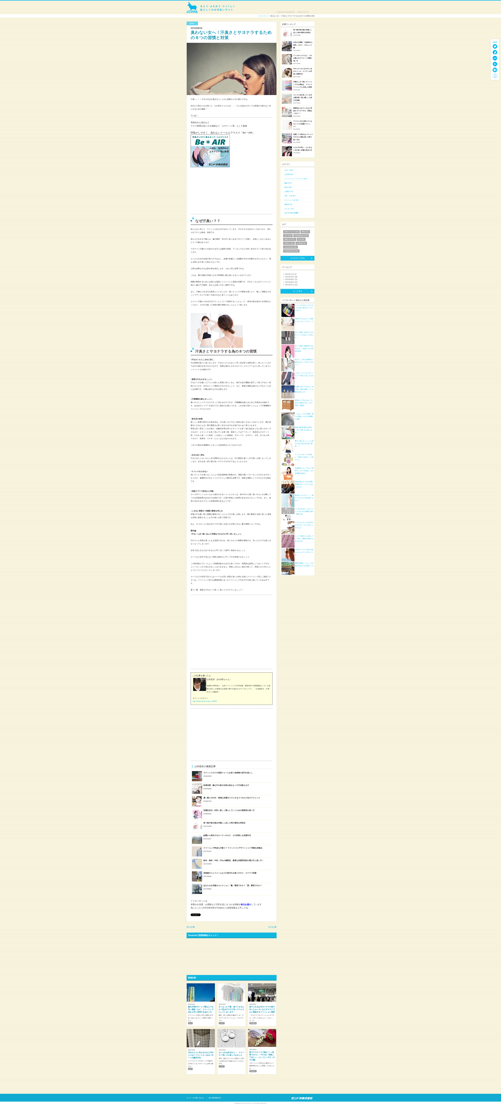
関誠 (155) (305, 231)
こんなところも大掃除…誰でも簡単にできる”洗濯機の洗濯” (304, 416)
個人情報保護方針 (215, 1098)
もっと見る (297, 291)
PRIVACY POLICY (303, 12)
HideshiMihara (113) (301, 235)
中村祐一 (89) (289, 243)
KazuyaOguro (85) (290, 247)
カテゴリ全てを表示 (291, 213)
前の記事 (191, 927)
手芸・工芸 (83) (290, 196)
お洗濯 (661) (288, 174)
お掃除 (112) (288, 191)
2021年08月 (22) (291, 282)
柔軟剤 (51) (288, 204)
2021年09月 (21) (291, 279)
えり (190, 1023)
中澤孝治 (253, 1023)
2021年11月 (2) (290, 274)
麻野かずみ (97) (290, 239)
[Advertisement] (210, 193)
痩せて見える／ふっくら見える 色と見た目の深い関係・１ (304, 443)
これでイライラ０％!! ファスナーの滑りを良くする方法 (304, 375)
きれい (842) (288, 170)
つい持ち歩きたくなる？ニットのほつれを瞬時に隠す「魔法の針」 (304, 511)
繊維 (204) (288, 183)
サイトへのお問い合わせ (195, 1098)
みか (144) (288, 235)
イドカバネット (211, 7)
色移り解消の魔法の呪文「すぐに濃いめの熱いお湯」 (303, 430)
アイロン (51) (289, 209)
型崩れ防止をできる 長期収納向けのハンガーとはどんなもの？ (304, 484)
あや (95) (301, 239)
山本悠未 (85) (301, 243)
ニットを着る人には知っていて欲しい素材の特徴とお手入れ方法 (304, 538)
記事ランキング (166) (291, 231)
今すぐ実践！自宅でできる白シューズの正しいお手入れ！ (304, 335)
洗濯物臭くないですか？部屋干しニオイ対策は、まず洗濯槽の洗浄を (304, 470)
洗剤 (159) (288, 187)
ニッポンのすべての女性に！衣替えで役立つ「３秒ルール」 (304, 457)
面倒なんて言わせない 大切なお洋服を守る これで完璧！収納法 (303, 402)
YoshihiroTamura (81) (291, 251)
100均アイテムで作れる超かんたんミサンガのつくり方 (304, 552)
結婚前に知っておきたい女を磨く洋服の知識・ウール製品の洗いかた (304, 389)
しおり (222, 1023)
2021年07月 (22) (291, 285)
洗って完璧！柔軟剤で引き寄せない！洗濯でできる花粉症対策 (304, 348)
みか (190, 1069)
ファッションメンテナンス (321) (295, 179)
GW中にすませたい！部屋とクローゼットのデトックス (304, 321)
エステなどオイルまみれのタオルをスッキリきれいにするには (304, 525)
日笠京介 (253, 1071)
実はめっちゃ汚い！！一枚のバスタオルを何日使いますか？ (304, 498)
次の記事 (272, 927)
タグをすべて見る (297, 258)
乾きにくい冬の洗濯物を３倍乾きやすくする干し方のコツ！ (304, 362)
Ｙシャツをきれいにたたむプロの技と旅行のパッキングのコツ (304, 307)
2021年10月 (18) (291, 277)
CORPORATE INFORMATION (286, 12)
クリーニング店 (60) (291, 200)
